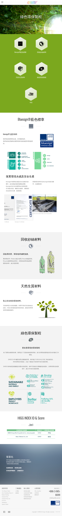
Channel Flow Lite (6, 498)
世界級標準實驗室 (10, 470)
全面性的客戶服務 (28, 493)
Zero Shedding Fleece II (7, 493)
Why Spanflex (38, 491)
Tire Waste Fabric (6, 491)
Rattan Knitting (5, 494)
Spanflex (32, 2)
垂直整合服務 (18, 467)
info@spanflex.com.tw (55, 498)
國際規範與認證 (27, 498)
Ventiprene (4, 502)
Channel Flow (5, 496)
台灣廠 (17, 491)
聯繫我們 (37, 494)
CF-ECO (4, 500)
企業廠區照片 (20, 470)
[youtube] (9, 512)
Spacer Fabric (5, 504)
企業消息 (37, 493)
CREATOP (57, 511)
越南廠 (17, 493)
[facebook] (4, 512)
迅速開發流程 (9, 467)
